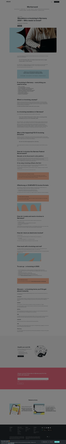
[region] (33, 442)
